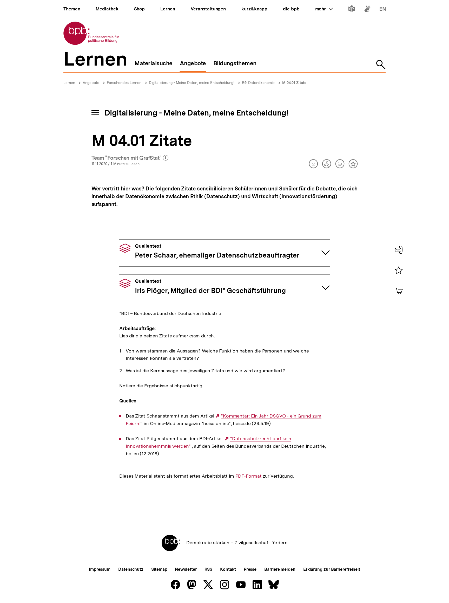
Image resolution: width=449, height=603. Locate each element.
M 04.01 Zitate (294, 83)
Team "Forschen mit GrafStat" (130, 158)
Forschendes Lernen (124, 83)
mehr (324, 8)
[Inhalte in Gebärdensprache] (367, 9)
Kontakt (228, 569)
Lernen (69, 83)
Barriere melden (279, 569)
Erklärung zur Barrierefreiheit (331, 569)
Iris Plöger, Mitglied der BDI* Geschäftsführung (210, 286)
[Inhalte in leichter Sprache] (351, 9)
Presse (250, 569)
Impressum (99, 569)
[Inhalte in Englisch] (383, 9)
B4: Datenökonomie (258, 83)
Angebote (91, 83)
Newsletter (185, 569)
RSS (208, 569)
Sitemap (159, 569)
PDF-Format (248, 476)
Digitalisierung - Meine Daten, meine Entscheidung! (191, 83)
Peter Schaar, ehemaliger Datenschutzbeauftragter (217, 251)
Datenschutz (130, 569)
